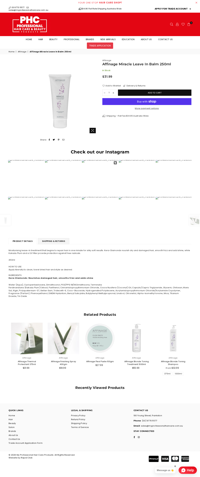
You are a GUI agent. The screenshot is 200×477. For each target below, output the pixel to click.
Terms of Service (80, 427)
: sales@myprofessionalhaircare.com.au (161, 425)
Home (29, 39)
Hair (40, 39)
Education (128, 39)
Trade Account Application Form (25, 443)
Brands (90, 39)
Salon (12, 427)
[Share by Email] (63, 140)
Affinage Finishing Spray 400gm (63, 363)
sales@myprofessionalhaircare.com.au (28, 10)
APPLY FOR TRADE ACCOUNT (171, 8)
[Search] (172, 24)
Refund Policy (78, 419)
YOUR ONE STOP (100, 2)
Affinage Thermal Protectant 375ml (27, 363)
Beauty (53, 39)
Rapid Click (27, 457)
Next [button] (195, 352)
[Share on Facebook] (49, 140)
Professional (71, 39)
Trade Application (100, 45)
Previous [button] (5, 352)
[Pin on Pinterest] (58, 140)
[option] (60, 97)
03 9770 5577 (18, 7)
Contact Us (165, 39)
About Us (146, 39)
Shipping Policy (79, 423)
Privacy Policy (78, 415)
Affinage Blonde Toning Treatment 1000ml (136, 363)
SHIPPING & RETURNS (53, 241)
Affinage (22, 51)
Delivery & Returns (135, 85)
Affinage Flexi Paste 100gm (100, 361)
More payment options (147, 108)
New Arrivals (108, 39)
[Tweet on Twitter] (54, 140)
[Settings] (177, 24)
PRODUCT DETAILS (23, 241)
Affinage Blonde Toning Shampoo (173, 363)
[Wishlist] (183, 24)
